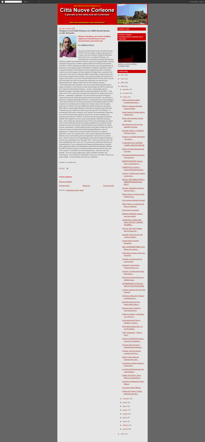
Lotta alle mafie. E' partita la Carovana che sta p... (131, 309)
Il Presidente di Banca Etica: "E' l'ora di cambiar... (132, 327)
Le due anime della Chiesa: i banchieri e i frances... (131, 321)
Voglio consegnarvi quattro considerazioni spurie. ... (131, 101)
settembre (126, 398)
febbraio (126, 425)
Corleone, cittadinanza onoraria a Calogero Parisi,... (133, 189)
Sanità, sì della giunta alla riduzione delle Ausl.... (130, 358)
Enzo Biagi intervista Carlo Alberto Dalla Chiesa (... (131, 303)
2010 (122, 79)
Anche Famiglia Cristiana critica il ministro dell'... (133, 113)
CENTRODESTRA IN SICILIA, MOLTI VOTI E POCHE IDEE (133, 284)
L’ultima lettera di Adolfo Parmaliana (130, 241)
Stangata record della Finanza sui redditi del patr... (133, 278)
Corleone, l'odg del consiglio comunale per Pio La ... (131, 352)
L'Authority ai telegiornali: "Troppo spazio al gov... (131, 266)
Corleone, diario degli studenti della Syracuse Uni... (132, 229)
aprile (125, 417)
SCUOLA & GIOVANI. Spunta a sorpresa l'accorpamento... (133, 339)
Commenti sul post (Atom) (75, 190)
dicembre (126, 89)
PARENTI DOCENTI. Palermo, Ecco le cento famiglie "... (132, 162)
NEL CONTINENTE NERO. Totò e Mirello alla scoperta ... (133, 248)
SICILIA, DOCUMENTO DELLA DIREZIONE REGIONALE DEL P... (133, 181)
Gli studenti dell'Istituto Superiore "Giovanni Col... (133, 156)
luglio (125, 406)
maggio (125, 414)
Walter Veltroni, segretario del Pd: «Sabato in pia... (133, 195)
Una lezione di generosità (130, 210)
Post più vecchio (108, 185)
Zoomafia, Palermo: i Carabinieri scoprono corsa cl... (133, 131)
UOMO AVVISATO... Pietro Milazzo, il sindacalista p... (131, 376)
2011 (122, 75)
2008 (122, 86)
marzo (125, 421)
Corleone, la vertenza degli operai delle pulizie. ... (133, 272)
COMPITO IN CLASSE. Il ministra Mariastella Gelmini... (133, 168)
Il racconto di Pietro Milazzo (131, 387)
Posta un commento (65, 181)
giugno (125, 410)
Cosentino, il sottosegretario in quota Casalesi (132, 260)
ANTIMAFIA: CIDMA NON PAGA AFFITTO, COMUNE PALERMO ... (132, 222)
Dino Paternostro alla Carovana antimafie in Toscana (132, 125)
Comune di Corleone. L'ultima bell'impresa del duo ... (132, 392)
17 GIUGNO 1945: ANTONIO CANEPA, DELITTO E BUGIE (133, 144)
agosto (125, 402)
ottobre (125, 97)
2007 (122, 434)
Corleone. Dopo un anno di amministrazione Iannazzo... (132, 346)
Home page (86, 185)
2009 (122, 82)
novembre (126, 93)
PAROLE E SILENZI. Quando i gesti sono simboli (132, 215)
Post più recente (64, 185)
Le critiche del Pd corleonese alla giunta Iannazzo (133, 370)
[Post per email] (67, 168)
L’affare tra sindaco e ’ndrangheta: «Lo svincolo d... (133, 315)
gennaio (125, 429)
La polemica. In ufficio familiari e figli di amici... (133, 364)
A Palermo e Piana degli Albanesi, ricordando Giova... (133, 297)
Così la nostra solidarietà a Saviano (133, 200)
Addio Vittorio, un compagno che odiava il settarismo (133, 205)
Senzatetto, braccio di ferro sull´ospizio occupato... (132, 235)
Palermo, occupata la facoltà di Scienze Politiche (132, 107)
